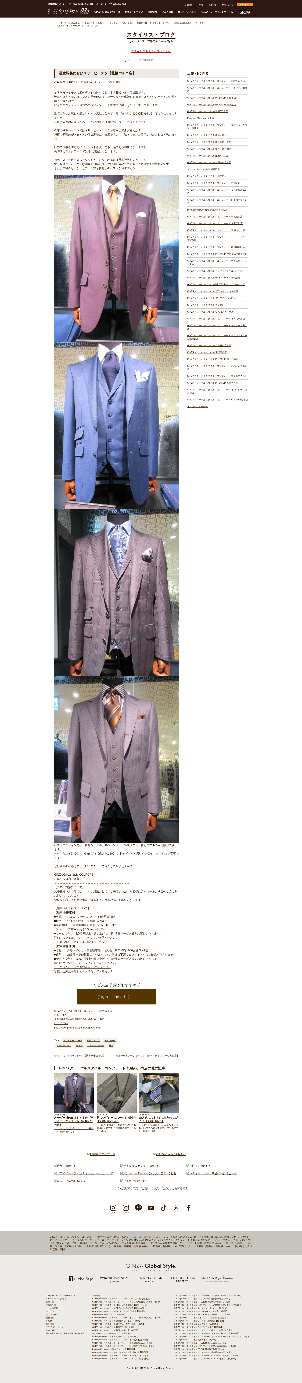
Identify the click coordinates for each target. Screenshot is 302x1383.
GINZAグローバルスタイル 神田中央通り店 (209, 162)
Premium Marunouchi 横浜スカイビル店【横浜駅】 (114, 1349)
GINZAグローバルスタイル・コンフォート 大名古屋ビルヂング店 (217, 262)
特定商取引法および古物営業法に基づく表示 (65, 1333)
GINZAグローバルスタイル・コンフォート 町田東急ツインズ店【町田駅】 (124, 1346)
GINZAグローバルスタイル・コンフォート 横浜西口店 (215, 216)
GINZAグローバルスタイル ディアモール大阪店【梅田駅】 (199, 1321)
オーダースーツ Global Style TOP (60, 1295)
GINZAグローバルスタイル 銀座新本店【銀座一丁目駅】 (116, 1321)
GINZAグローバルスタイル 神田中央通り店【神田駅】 (115, 1330)
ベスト (79, 1045)
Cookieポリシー (53, 1330)
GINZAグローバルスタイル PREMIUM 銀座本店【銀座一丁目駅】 (120, 1305)
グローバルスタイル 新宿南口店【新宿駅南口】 (112, 1333)
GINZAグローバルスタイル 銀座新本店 (207, 135)
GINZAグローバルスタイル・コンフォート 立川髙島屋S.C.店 (217, 191)
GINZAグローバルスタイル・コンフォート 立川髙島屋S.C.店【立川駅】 (123, 1343)
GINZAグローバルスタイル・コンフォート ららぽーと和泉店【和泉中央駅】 (207, 1333)
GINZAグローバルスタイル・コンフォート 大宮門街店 (215, 223)
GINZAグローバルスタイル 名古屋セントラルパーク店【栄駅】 (201, 1308)
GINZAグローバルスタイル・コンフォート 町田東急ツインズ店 (217, 201)
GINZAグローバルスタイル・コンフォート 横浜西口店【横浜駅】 (120, 1352)
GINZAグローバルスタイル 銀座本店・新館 (209, 148)
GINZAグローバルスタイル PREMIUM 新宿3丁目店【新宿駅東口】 (121, 1311)
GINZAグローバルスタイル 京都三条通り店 (209, 345)
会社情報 (188, 5)
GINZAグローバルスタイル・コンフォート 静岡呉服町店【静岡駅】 (203, 1299)
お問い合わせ (227, 5)
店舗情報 (152, 12)
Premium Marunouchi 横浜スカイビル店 (207, 209)
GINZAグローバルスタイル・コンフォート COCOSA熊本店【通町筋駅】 (205, 1359)
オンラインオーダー (197, 406)
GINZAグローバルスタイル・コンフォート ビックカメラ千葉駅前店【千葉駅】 (208, 1295)
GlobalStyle (110, 1040)
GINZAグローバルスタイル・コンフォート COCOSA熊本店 (217, 399)
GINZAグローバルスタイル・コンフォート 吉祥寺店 (213, 183)
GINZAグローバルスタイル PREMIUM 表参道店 (211, 104)
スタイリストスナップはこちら (151, 51)
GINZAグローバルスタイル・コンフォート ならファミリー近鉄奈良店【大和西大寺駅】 (212, 1336)
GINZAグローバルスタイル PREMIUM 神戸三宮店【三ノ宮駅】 (201, 1343)
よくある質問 (52, 1308)
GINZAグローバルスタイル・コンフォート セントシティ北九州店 (217, 391)
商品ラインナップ (134, 12)
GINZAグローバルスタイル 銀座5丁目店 (207, 155)
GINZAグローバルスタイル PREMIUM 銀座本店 (211, 97)
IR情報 (200, 5)
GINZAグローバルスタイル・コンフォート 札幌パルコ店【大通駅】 (121, 1299)
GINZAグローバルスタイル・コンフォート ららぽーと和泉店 (217, 327)
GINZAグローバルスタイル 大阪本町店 (207, 305)
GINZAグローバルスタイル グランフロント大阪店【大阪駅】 (200, 1318)
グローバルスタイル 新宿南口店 (203, 169)
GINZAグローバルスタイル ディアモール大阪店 (211, 298)
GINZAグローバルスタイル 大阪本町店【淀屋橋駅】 (196, 1324)
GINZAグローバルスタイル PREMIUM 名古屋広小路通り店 (217, 254)
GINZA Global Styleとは (107, 12)
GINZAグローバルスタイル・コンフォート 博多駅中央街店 (217, 376)
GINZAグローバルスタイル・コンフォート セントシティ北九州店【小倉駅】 (207, 1355)
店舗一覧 (50, 1302)
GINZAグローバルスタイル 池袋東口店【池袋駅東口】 (115, 1336)
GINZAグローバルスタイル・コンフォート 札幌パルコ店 (216, 81)
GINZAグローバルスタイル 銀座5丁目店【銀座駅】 (114, 1327)
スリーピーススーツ (72, 1040)
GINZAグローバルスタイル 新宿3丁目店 (207, 111)
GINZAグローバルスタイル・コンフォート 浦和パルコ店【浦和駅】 (121, 1359)
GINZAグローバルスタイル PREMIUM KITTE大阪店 (213, 277)
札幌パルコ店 (93, 1040)
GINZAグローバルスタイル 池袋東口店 (207, 176)
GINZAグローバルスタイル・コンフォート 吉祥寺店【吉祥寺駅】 (120, 1340)
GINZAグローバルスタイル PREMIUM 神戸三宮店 (212, 359)
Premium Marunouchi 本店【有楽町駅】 (109, 1314)
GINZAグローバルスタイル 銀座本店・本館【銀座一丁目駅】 (118, 1324)
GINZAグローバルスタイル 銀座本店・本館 (209, 142)
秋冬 (111, 1045)
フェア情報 (167, 12)
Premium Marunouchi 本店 (200, 118)
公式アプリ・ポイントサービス (217, 12)
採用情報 (212, 5)
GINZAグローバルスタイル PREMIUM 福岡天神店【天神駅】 (200, 1349)
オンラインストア (187, 12)
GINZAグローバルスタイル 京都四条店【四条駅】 (195, 1340)
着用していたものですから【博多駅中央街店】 (80, 1055)
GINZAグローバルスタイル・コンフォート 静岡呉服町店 (216, 247)
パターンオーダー (95, 1045)
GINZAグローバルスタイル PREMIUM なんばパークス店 (216, 284)
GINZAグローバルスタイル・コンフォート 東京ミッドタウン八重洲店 (217, 127)
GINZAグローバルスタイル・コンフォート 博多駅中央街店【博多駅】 (204, 1352)
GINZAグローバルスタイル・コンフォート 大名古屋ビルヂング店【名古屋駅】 (208, 1305)
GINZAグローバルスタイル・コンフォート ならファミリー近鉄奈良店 (217, 337)
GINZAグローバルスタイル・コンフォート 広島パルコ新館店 (217, 367)
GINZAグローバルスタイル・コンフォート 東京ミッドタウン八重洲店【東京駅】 (127, 1318)
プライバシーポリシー (55, 1327)
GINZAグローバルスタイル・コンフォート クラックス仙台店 (217, 89)
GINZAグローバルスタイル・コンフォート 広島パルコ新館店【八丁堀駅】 (206, 1346)
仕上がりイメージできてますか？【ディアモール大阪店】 (147, 1055)
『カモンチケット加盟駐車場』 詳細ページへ (82, 967)
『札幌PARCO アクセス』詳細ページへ (79, 941)
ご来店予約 (244, 12)
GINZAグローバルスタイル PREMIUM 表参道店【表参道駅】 (118, 1308)
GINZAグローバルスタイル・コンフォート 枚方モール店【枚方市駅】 (204, 1330)
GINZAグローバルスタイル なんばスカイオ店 (210, 312)
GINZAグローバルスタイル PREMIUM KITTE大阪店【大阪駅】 (201, 1311)
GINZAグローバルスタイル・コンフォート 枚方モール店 (216, 318)
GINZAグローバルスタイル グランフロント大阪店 (212, 291)
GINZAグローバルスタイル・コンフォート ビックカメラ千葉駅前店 (217, 239)
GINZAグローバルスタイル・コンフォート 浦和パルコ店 (216, 230)
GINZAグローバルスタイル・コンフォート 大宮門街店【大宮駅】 (120, 1355)
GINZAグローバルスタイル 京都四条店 (207, 352)
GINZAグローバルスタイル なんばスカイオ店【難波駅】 (198, 1327)
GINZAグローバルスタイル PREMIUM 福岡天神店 (212, 383)
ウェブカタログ (53, 1311)
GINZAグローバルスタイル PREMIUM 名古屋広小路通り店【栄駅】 (203, 1302)
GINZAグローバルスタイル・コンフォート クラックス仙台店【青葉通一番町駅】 (127, 1302)
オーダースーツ (64, 1045)
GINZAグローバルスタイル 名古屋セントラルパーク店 (215, 270)
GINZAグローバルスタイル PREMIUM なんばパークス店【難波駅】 (203, 1314)
